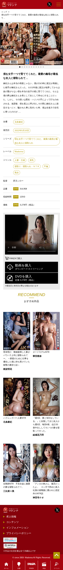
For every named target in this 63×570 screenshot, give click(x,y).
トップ (4, 12)
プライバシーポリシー (18, 533)
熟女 (17, 173)
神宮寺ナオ (38, 498)
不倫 (46, 166)
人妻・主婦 (20, 160)
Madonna (19, 151)
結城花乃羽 (38, 435)
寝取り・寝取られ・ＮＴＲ (27, 166)
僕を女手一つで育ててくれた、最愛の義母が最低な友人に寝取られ (36, 141)
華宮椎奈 (37, 356)
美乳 (32, 160)
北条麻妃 (19, 122)
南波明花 (7, 369)
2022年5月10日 (22, 130)
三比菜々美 (8, 491)
